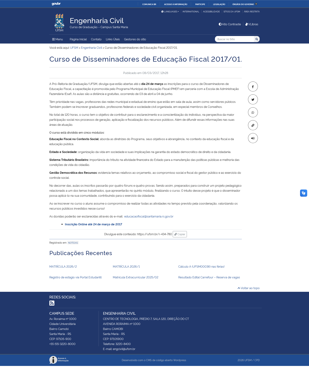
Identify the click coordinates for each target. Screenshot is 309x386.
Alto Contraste (231, 24)
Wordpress (179, 360)
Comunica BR (149, 4)
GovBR (56, 4)
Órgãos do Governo (243, 4)
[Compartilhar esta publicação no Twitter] (253, 99)
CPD (257, 360)
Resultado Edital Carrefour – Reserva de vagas (209, 277)
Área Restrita (252, 11)
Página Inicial (78, 39)
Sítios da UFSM (232, 11)
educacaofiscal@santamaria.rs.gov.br (148, 216)
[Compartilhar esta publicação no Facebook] (253, 86)
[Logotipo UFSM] (59, 22)
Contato (96, 39)
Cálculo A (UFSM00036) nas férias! (201, 266)
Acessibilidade (211, 11)
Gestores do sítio (135, 39)
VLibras (253, 24)
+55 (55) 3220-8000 (62, 344)
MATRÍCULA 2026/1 (126, 266)
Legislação (219, 4)
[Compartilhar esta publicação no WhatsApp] (253, 112)
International (191, 11)
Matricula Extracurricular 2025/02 (135, 277)
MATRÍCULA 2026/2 (63, 266)
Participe (200, 4)
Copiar (182, 234)
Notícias (73, 242)
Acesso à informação (175, 4)
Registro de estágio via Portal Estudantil (75, 277)
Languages (170, 11)
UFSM (248, 360)
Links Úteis (113, 39)
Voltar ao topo (250, 288)
